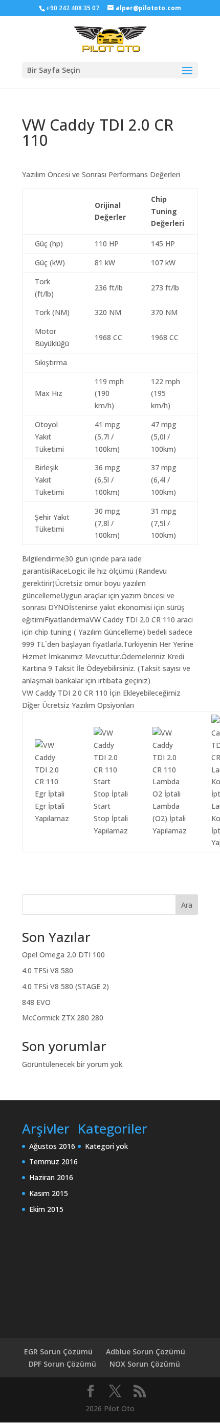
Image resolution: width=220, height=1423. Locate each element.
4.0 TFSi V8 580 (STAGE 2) (65, 986)
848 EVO (36, 1002)
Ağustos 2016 (52, 1146)
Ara (186, 905)
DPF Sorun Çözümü (62, 1364)
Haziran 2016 (51, 1177)
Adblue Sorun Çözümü (145, 1351)
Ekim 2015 (46, 1209)
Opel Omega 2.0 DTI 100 (63, 954)
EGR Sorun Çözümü (58, 1351)
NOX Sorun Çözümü (144, 1364)
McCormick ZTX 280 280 (62, 1017)
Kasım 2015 (48, 1193)
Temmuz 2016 (53, 1161)
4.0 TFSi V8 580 (47, 970)
